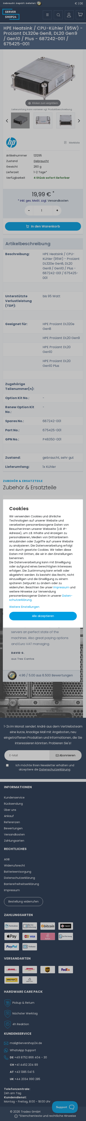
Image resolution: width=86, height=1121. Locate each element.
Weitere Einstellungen (24, 607)
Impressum (61, 587)
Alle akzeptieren (43, 616)
